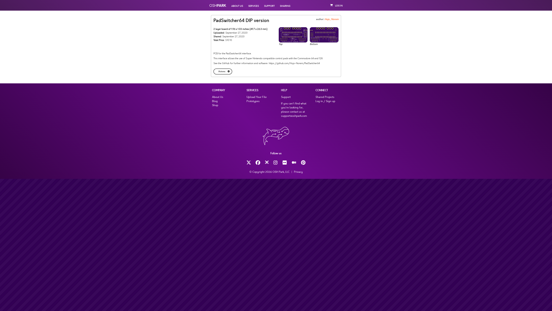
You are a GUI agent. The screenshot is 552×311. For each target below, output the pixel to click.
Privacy (298, 172)
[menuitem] (223, 70)
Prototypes (253, 101)
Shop (215, 105)
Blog (215, 101)
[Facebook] (258, 162)
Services (253, 6)
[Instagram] (275, 162)
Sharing (285, 6)
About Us (237, 6)
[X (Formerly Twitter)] (248, 162)
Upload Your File (257, 97)
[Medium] (294, 162)
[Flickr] (285, 162)
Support (269, 6)
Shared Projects (325, 97)
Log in (339, 5)
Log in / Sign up (325, 101)
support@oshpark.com (294, 116)
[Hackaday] (267, 162)
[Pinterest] (303, 162)
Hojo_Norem (332, 19)
